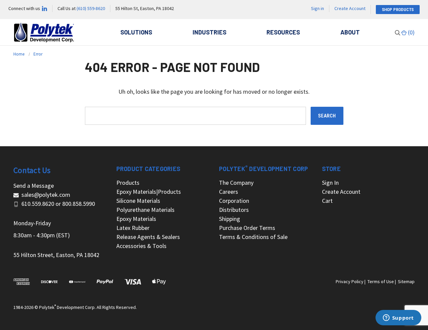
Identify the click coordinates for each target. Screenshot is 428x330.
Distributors (234, 210)
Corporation (234, 200)
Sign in (317, 8)
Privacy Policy (349, 281)
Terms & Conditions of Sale (253, 237)
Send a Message (33, 185)
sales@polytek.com (45, 194)
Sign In (330, 182)
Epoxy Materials (136, 219)
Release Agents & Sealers (148, 237)
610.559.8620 (37, 204)
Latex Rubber (132, 228)
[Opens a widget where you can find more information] (398, 318)
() (411, 32)
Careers (228, 191)
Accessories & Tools (141, 246)
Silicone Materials (138, 200)
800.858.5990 (78, 204)
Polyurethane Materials (145, 210)
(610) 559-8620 (91, 8)
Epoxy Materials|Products (148, 191)
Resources (283, 32)
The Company (236, 182)
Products (127, 182)
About (350, 32)
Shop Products (398, 9)
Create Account (349, 8)
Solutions (136, 32)
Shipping (229, 219)
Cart (327, 200)
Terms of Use (380, 281)
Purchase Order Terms (247, 228)
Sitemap (406, 281)
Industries (209, 32)
